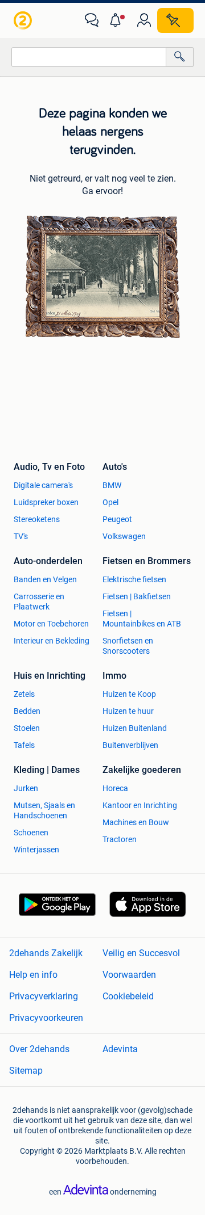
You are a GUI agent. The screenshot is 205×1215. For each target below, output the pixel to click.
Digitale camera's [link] (43, 485)
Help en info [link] (33, 974)
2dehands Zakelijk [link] (46, 953)
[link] (23, 20)
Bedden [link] (27, 711)
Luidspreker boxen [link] (46, 502)
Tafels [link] (24, 745)
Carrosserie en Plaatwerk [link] (39, 601)
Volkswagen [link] (124, 536)
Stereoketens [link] (37, 519)
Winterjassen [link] (36, 849)
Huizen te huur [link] (128, 711)
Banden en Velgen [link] (45, 579)
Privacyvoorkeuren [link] (46, 1017)
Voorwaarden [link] (129, 974)
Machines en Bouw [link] (135, 822)
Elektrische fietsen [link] (134, 579)
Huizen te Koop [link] (129, 694)
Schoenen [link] (31, 832)
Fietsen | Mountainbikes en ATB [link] (141, 618)
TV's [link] (21, 536)
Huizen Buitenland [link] (134, 728)
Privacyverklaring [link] (43, 996)
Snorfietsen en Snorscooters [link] (127, 645)
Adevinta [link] (120, 1049)
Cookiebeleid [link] (128, 996)
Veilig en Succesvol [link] (141, 953)
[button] (118, 20)
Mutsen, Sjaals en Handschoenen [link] (44, 810)
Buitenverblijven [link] (130, 745)
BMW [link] (111, 485)
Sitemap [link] (26, 1070)
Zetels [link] (24, 694)
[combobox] (88, 57)
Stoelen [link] (27, 728)
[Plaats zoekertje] (175, 20)
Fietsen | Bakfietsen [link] (136, 596)
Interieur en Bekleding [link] (51, 640)
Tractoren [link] (119, 839)
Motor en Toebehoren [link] (51, 623)
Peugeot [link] (117, 519)
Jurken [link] (26, 788)
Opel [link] (110, 502)
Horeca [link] (115, 788)
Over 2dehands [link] (39, 1049)
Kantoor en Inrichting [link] (139, 805)
